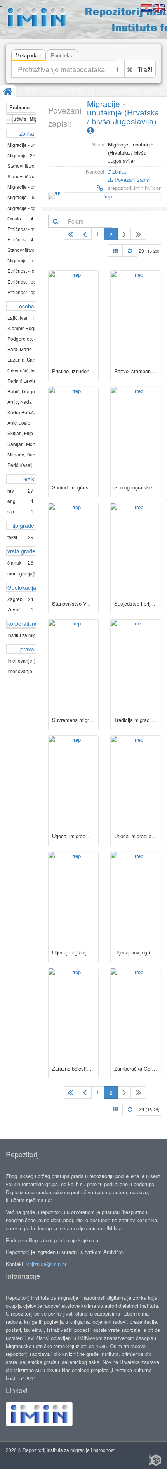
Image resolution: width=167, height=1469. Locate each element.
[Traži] (56, 221)
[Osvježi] (130, 250)
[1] (70, 234)
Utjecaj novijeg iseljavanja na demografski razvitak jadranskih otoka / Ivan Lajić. (135, 952)
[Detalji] (57, 192)
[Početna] (8, 92)
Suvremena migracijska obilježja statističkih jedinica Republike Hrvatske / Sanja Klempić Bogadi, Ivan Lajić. (73, 719)
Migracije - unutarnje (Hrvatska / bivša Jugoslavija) (123, 112)
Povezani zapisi (131, 179)
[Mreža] (115, 250)
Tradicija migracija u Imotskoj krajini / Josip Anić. (135, 719)
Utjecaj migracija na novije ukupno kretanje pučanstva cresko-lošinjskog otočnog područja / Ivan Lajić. (135, 836)
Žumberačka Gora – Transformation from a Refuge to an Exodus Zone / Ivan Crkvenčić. (135, 1068)
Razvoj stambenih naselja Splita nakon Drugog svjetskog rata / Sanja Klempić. (135, 371)
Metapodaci (29, 55)
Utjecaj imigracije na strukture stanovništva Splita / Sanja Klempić (73, 836)
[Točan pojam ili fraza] (120, 69)
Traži (144, 69)
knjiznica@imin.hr (46, 1264)
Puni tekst (62, 55)
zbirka (118, 171)
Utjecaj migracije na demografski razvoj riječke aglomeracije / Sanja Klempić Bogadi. (73, 952)
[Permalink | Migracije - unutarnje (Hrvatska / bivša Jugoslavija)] (76, 188)
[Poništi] (129, 69)
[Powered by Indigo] (155, 1460)
